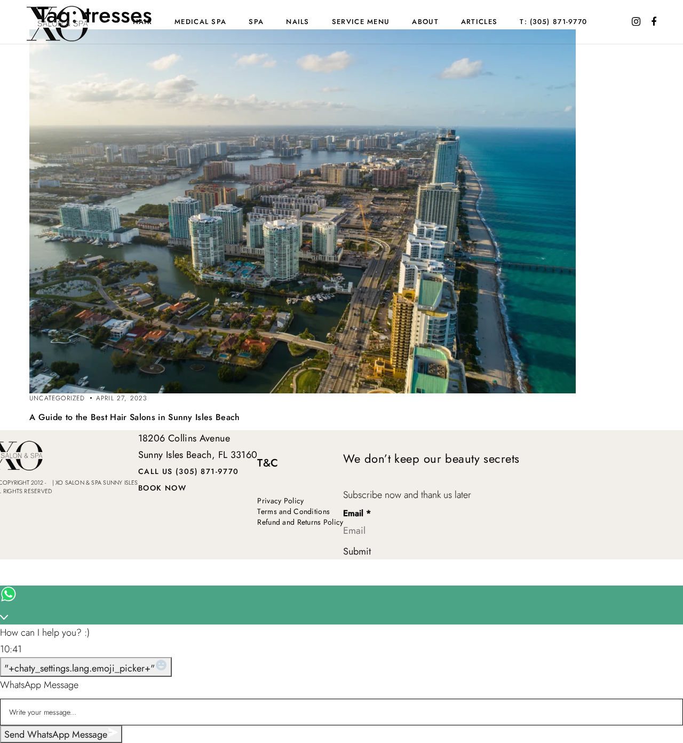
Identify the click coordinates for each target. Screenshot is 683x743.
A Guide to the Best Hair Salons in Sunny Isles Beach (134, 417)
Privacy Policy (280, 500)
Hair (142, 22)
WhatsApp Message (39, 685)
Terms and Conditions (293, 511)
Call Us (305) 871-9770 (188, 471)
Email (357, 513)
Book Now (162, 488)
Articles (479, 22)
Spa (256, 22)
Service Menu (361, 22)
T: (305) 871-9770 (553, 22)
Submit (357, 551)
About (425, 22)
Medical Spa (200, 22)
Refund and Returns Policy (300, 522)
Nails (297, 22)
